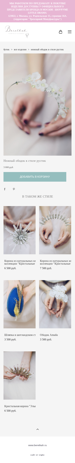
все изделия (20, 49)
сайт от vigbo (37, 455)
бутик (6, 49)
